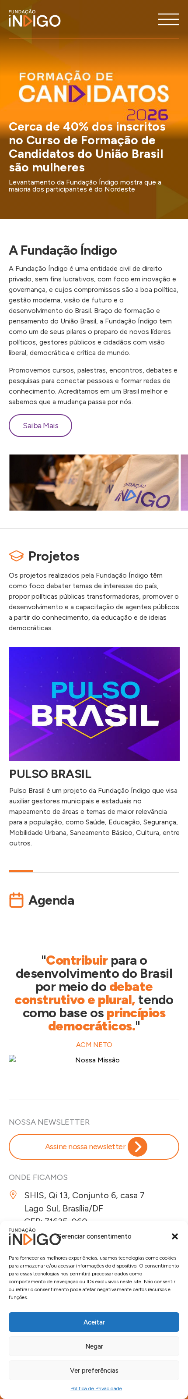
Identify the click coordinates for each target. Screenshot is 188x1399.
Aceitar (94, 1322)
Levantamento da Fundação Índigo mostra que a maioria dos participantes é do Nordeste (85, 185)
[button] (175, 1236)
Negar (94, 1346)
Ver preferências (94, 1370)
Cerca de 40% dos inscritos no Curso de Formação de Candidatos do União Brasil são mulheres (87, 146)
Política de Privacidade (96, 1388)
